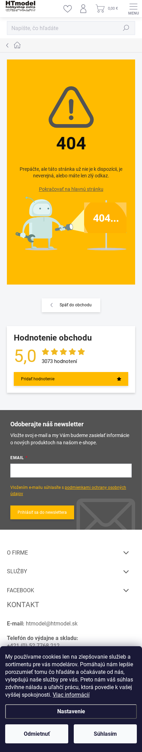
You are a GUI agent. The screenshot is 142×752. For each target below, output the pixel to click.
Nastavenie (71, 711)
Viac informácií (71, 694)
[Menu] (133, 8)
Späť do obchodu (76, 305)
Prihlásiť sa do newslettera (42, 512)
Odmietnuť (37, 734)
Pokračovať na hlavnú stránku (71, 189)
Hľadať (126, 28)
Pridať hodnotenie (37, 379)
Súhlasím (105, 734)
